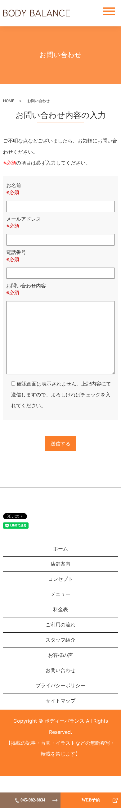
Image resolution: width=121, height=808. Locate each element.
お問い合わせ (60, 670)
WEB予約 (91, 800)
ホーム (60, 548)
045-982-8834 (32, 800)
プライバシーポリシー (60, 685)
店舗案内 (60, 564)
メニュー (60, 594)
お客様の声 (60, 655)
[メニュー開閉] (109, 11)
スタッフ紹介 (60, 640)
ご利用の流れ (60, 624)
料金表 (60, 609)
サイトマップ (60, 700)
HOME (8, 100)
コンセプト (60, 579)
